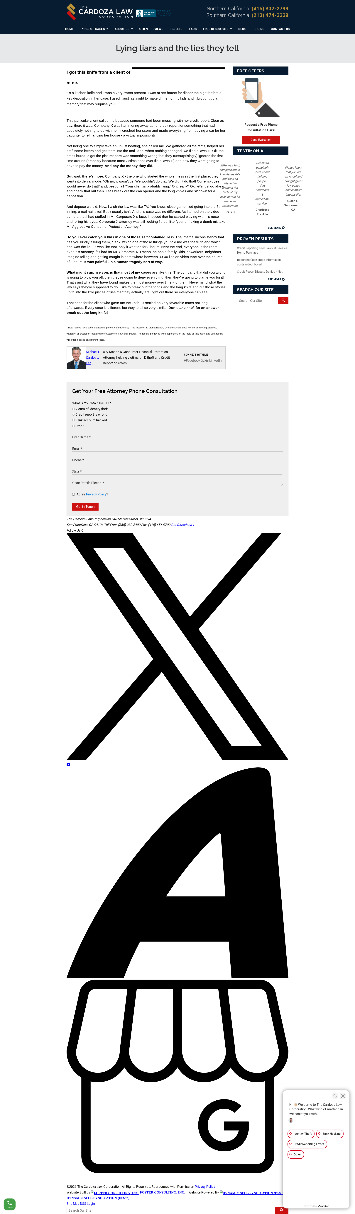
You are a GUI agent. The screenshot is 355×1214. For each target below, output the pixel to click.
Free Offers (250, 71)
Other (79, 426)
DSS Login (87, 1204)
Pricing (259, 29)
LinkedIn (215, 360)
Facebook (193, 360)
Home (69, 29)
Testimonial (251, 151)
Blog (242, 29)
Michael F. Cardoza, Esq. (93, 357)
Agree (92, 494)
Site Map (73, 1204)
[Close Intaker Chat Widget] (343, 1096)
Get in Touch (85, 507)
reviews (151, 29)
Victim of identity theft (91, 409)
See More (274, 227)
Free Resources (216, 29)
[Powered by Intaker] (323, 1206)
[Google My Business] (177, 1172)
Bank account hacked (91, 420)
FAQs (193, 29)
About (122, 29)
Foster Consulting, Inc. (162, 1192)
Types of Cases (93, 29)
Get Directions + (182, 525)
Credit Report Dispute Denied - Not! (260, 271)
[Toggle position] (335, 1096)
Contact (280, 29)
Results (176, 29)
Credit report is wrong (91, 414)
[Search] (283, 300)
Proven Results (255, 238)
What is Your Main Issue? (91, 403)
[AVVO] (177, 976)
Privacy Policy (96, 494)
